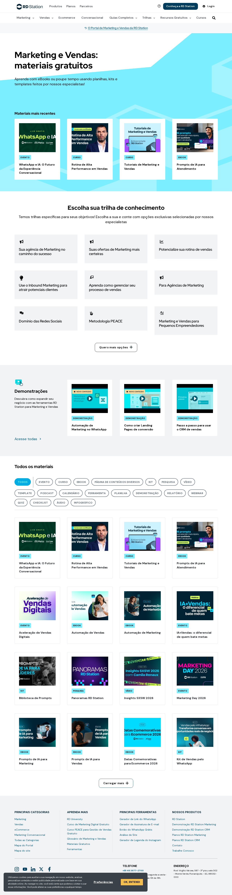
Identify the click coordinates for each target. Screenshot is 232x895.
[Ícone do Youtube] (25, 869)
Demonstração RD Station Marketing (194, 824)
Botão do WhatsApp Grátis (136, 829)
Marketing (20, 819)
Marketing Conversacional (29, 834)
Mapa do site (22, 850)
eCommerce (21, 829)
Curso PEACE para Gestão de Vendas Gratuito (89, 831)
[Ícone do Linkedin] (33, 869)
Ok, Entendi (132, 882)
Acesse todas (25, 439)
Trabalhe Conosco (183, 850)
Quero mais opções (113, 347)
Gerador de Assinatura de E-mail (139, 824)
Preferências (103, 882)
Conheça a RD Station (180, 6)
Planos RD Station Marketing (189, 834)
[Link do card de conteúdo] (37, 149)
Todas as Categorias (26, 840)
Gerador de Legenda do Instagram (140, 840)
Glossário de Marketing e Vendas (86, 838)
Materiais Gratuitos (78, 844)
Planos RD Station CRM (186, 840)
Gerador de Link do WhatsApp (138, 819)
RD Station (178, 819)
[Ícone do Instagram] (16, 869)
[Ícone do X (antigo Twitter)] (41, 869)
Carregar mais (113, 783)
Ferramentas (74, 849)
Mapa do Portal (23, 845)
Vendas (18, 824)
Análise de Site (128, 834)
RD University (75, 819)
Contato (177, 845)
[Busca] (214, 18)
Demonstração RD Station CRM (191, 829)
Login (211, 6)
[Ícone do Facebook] (49, 869)
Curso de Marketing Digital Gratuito (88, 824)
